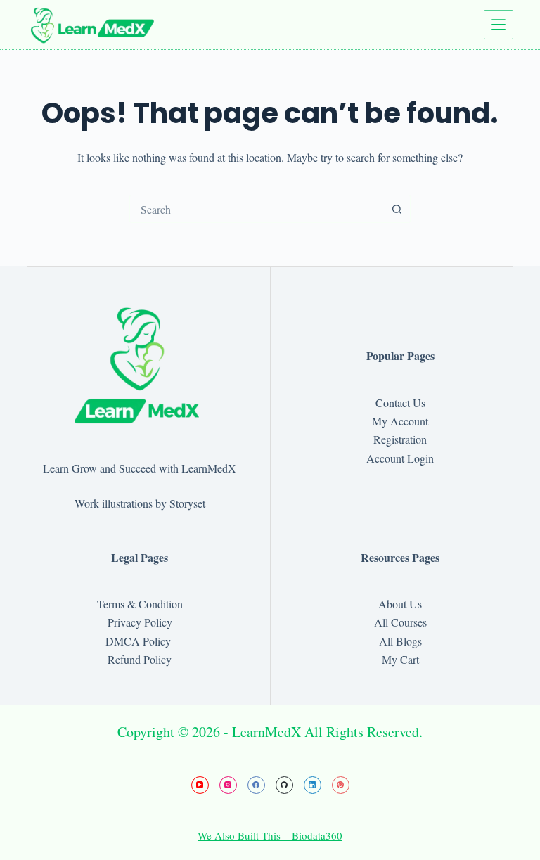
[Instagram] (228, 785)
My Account (400, 420)
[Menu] (498, 24)
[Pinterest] (340, 785)
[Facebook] (256, 785)
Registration (400, 439)
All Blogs (400, 641)
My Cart (400, 659)
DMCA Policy (139, 641)
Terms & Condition (140, 603)
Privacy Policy (140, 622)
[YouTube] (200, 785)
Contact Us (400, 402)
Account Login (400, 458)
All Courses (400, 622)
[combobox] (256, 209)
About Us (400, 603)
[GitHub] (284, 785)
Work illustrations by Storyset (140, 503)
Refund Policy (140, 659)
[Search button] (396, 208)
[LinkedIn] (312, 785)
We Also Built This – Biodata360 (270, 835)
